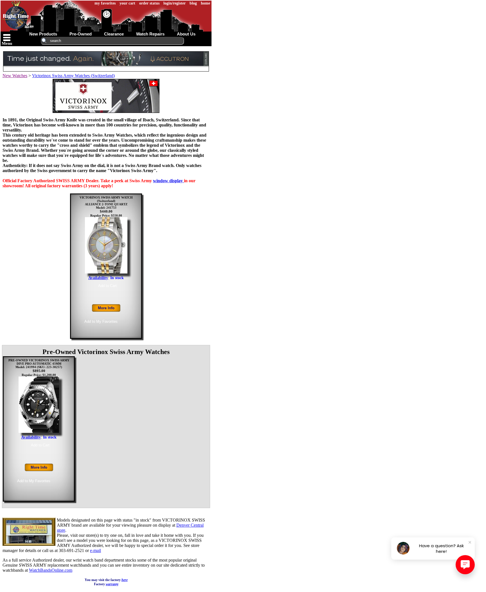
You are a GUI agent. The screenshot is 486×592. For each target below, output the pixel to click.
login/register (174, 3)
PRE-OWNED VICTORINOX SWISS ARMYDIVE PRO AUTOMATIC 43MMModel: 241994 (38, 364)
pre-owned (80, 34)
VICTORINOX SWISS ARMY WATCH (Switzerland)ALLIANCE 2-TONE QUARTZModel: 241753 (106, 202)
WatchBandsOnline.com (50, 570)
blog (193, 3)
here (125, 580)
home (205, 3)
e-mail (95, 550)
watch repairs (150, 34)
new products (43, 34)
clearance (114, 34)
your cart (127, 3)
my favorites (105, 3)
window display (168, 180)
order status (149, 3)
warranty (112, 584)
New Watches (15, 75)
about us (186, 34)
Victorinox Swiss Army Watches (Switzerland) (73, 75)
